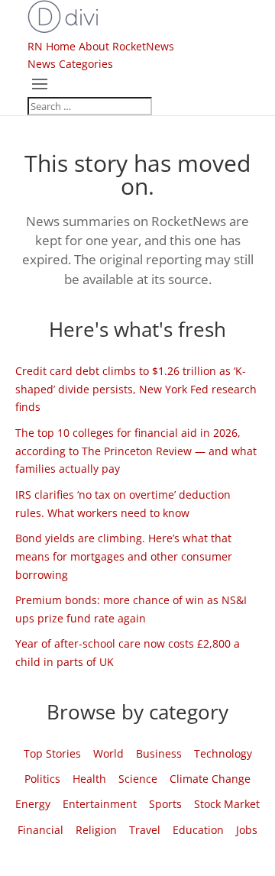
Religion (96, 830)
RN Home (52, 46)
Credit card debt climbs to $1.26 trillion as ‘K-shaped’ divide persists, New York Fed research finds (136, 389)
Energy (32, 804)
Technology (223, 753)
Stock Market (227, 804)
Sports (165, 804)
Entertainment (100, 804)
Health (89, 778)
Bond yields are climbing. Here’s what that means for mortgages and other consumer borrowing (123, 556)
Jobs (246, 830)
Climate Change (210, 778)
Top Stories (52, 753)
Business (159, 753)
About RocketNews (126, 46)
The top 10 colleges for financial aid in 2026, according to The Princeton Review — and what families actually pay (136, 451)
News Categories (70, 64)
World (108, 753)
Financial (40, 830)
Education (198, 830)
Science (137, 778)
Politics (42, 778)
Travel (144, 830)
